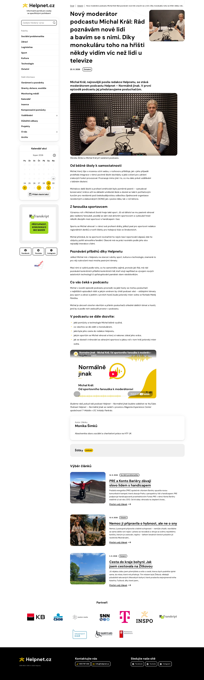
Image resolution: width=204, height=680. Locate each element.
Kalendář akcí (39, 148)
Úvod (72, 6)
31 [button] (25, 188)
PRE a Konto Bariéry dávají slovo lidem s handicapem (130, 483)
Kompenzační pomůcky (33, 109)
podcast (88, 450)
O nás (24, 131)
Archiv (24, 137)
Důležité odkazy (29, 120)
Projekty (25, 126)
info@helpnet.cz (102, 664)
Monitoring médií (30, 93)
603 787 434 (84, 664)
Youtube (38, 253)
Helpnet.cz (42, 5)
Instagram (51, 253)
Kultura (25, 58)
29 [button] (48, 183)
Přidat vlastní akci (40, 194)
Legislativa (27, 47)
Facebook (25, 253)
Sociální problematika (32, 36)
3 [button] (39, 188)
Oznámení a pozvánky (32, 82)
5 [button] (48, 188)
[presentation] (88, 487)
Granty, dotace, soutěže (33, 88)
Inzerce (25, 104)
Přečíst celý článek (118, 504)
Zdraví (24, 41)
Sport (24, 52)
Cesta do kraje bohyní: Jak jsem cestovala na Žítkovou (131, 564)
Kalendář (26, 99)
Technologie (27, 63)
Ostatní (25, 69)
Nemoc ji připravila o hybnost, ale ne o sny (143, 523)
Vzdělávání (27, 115)
